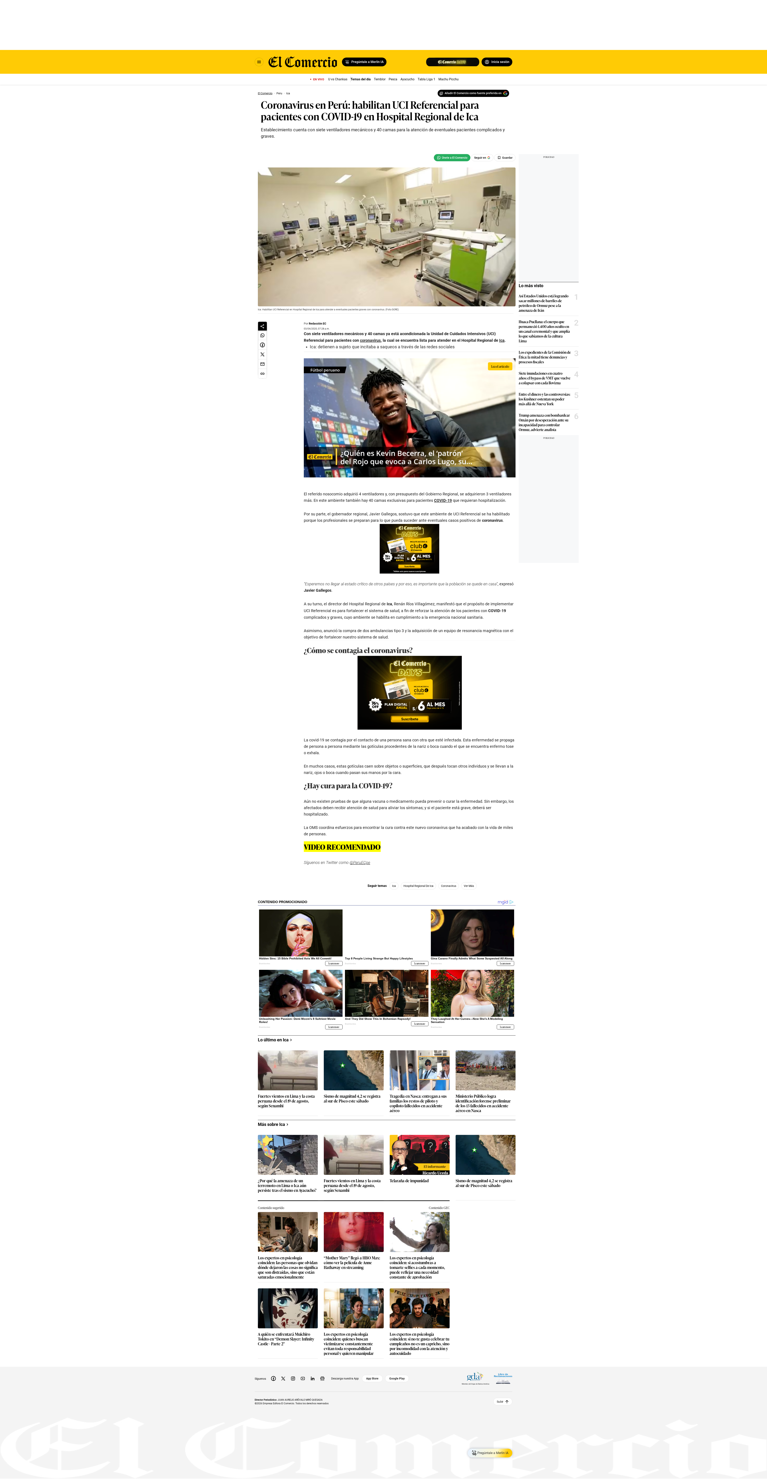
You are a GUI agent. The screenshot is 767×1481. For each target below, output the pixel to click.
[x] (283, 1378)
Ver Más (469, 885)
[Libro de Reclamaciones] (503, 1378)
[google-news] (322, 1378)
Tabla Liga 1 (426, 79)
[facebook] (273, 1378)
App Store (372, 1378)
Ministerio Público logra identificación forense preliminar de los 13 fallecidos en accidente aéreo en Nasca (483, 1103)
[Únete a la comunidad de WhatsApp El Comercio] (452, 157)
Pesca (393, 79)
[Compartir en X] (262, 354)
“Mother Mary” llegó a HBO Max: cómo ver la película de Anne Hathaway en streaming (352, 1262)
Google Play (397, 1378)
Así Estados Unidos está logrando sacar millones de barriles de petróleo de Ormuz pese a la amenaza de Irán (543, 303)
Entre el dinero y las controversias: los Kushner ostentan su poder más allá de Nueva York (544, 399)
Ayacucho (407, 79)
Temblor (379, 79)
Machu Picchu (448, 79)
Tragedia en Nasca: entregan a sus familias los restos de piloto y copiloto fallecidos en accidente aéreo (418, 1103)
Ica (394, 885)
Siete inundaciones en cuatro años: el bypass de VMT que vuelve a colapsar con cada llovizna (544, 378)
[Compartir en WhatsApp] (262, 335)
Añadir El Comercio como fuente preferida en (473, 93)
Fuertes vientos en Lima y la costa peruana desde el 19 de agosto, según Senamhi (286, 1101)
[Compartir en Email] (262, 364)
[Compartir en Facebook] (262, 345)
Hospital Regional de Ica (418, 885)
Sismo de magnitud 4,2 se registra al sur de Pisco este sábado (352, 1099)
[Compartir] (262, 326)
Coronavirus (448, 885)
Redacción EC (317, 323)
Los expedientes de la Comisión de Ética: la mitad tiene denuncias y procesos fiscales (545, 357)
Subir (500, 1401)
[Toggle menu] (259, 62)
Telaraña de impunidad (409, 1180)
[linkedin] (312, 1378)
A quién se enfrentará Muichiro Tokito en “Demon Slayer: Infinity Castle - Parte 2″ (286, 1339)
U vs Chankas (337, 79)
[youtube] (302, 1378)
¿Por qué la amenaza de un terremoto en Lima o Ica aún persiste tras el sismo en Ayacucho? (287, 1185)
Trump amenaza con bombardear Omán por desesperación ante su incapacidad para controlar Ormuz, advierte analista (544, 422)
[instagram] (293, 1378)
